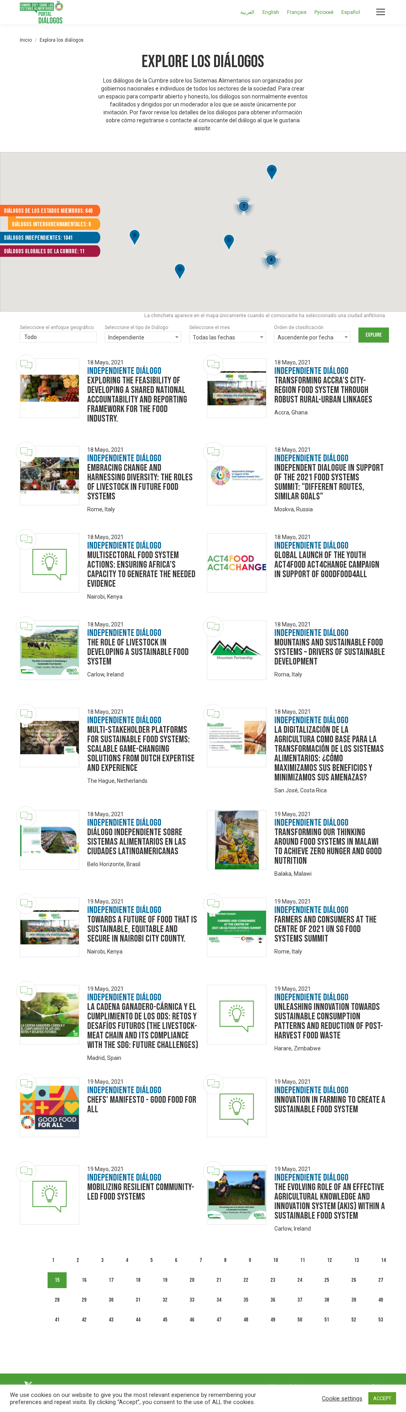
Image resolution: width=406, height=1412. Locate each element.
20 (192, 1280)
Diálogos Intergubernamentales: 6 (51, 224)
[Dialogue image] (49, 388)
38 (326, 1299)
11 (302, 1260)
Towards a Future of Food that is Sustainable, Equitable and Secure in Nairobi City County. (142, 929)
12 (329, 1260)
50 (299, 1319)
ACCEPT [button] (382, 1398)
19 (165, 1280)
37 (299, 1299)
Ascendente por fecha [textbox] (305, 337)
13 (356, 1260)
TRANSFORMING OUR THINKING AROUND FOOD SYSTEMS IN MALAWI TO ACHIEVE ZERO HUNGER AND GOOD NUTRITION (328, 846)
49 (272, 1319)
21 (218, 1280)
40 (380, 1299)
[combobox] (58, 337)
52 (353, 1319)
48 (245, 1319)
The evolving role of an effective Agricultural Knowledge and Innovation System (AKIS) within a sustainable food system (329, 1201)
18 (138, 1280)
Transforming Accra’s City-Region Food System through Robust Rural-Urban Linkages (323, 390)
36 (272, 1299)
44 (138, 1319)
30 (111, 1299)
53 (380, 1319)
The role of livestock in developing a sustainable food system (138, 652)
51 (326, 1319)
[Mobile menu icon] (380, 11)
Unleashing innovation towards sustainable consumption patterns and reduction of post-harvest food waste (328, 1021)
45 (165, 1319)
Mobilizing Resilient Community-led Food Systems (140, 1191)
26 (353, 1280)
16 (84, 1280)
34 (218, 1299)
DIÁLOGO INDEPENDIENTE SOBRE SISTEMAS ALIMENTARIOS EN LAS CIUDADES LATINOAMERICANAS (136, 841)
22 (245, 1280)
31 (138, 1299)
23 (272, 1280)
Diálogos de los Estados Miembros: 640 (48, 211)
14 (383, 1260)
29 (84, 1299)
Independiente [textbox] (126, 337)
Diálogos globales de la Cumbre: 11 (44, 251)
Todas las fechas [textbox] (214, 337)
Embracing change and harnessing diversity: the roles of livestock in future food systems (140, 482)
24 (299, 1280)
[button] (228, 243)
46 (192, 1319)
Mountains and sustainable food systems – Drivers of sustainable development (329, 652)
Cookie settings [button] (342, 1398)
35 (245, 1299)
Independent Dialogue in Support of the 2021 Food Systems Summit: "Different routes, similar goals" (329, 482)
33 (192, 1299)
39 (353, 1299)
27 (380, 1280)
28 (57, 1299)
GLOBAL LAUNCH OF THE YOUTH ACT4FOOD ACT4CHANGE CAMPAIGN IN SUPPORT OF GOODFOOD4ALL (326, 564)
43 (111, 1319)
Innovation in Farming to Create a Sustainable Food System (329, 1104)
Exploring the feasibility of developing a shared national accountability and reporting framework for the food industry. (137, 399)
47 (218, 1319)
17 (111, 1280)
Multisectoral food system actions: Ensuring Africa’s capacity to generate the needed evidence (141, 569)
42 (84, 1319)
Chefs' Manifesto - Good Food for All (141, 1104)
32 (165, 1299)
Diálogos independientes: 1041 (38, 238)
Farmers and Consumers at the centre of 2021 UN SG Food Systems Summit (325, 929)
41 (57, 1319)
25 (326, 1280)
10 (275, 1260)
